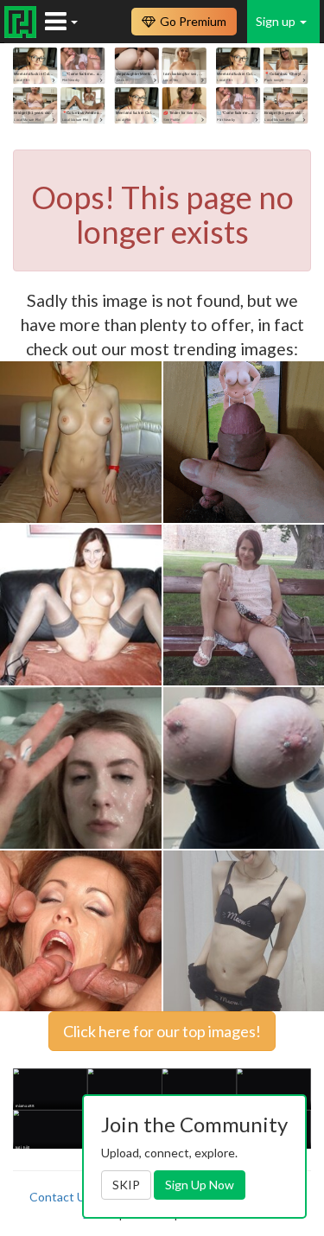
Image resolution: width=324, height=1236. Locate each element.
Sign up (277, 21)
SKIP (126, 1184)
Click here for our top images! (162, 1031)
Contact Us (60, 1196)
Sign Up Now (199, 1184)
